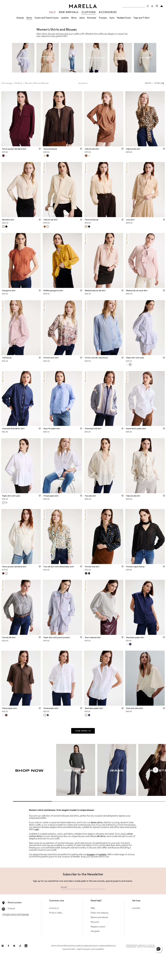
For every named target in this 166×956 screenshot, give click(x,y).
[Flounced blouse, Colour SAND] (45, 156)
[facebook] (8, 945)
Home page (7, 83)
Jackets (65, 18)
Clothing (18, 83)
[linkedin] (26, 945)
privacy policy (76, 946)
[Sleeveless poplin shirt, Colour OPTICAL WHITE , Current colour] (86, 715)
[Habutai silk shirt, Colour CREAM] (89, 156)
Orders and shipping (99, 913)
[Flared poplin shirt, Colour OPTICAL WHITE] (3, 715)
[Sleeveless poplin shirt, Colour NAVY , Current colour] (130, 644)
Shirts (29, 18)
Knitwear (91, 18)
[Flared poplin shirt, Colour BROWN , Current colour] (6, 715)
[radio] (23, 58)
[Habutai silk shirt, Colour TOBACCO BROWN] (45, 227)
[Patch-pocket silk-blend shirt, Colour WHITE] (6, 156)
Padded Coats (124, 18)
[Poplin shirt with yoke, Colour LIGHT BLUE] (6, 502)
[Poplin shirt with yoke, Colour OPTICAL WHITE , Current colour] (3, 502)
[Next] (155, 770)
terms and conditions (60, 946)
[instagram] (2, 945)
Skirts (74, 18)
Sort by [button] (148, 83)
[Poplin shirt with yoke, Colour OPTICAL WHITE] (127, 365)
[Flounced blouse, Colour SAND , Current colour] (86, 227)
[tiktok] (20, 945)
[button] (159, 83)
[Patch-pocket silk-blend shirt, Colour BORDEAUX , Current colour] (3, 156)
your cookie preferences (104, 946)
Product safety (55, 913)
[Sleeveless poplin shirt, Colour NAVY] (89, 715)
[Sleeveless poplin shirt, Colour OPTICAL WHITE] (127, 644)
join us (90, 949)
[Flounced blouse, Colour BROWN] (89, 227)
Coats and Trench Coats (46, 18)
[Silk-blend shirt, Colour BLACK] (6, 227)
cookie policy (88, 946)
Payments (95, 922)
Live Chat (136, 908)
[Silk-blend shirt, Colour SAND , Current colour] (3, 227)
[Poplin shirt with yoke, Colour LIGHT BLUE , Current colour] (130, 365)
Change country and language (16, 914)
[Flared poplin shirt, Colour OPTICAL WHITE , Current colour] (45, 715)
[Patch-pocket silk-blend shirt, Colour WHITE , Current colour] (6, 573)
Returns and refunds (99, 917)
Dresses (20, 18)
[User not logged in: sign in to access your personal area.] (152, 6)
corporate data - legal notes (74, 949)
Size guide (95, 931)
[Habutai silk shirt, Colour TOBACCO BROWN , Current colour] (86, 156)
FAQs (93, 908)
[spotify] (14, 945)
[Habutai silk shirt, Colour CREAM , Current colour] (48, 227)
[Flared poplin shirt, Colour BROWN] (48, 715)
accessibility (99, 949)
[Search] (147, 6)
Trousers (103, 18)
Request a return (98, 927)
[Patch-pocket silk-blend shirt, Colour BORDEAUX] (3, 573)
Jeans (82, 18)
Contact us (54, 908)
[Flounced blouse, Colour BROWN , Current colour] (48, 156)
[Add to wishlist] (40, 150)
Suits (112, 18)
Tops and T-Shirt (141, 18)
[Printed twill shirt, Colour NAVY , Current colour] (86, 573)
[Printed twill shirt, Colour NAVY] (89, 573)
